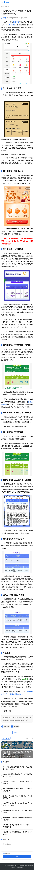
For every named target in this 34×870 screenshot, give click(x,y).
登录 (4, 853)
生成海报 (6, 738)
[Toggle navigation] (31, 2)
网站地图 (14, 867)
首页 (2, 7)
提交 (17, 856)
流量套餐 (16, 22)
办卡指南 (3, 18)
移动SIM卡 (24, 18)
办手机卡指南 (14, 866)
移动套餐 (12, 25)
